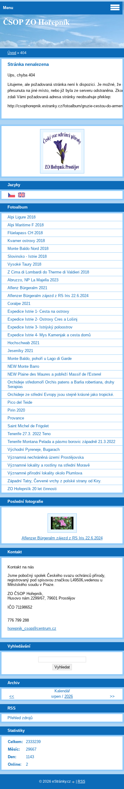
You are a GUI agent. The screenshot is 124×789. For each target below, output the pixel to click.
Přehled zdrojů (20, 718)
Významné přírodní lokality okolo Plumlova (45, 473)
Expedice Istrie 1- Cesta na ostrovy (38, 311)
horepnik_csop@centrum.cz (32, 628)
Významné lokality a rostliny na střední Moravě (49, 465)
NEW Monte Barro (23, 366)
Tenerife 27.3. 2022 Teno (29, 434)
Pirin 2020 (16, 410)
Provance (16, 418)
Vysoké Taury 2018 (24, 264)
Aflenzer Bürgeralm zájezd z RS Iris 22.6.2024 (48, 295)
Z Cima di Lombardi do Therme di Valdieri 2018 (48, 272)
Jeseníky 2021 (20, 350)
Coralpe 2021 (19, 303)
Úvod (12, 53)
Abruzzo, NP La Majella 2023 (33, 280)
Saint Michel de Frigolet (28, 426)
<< (11, 696)
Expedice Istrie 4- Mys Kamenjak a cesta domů (49, 335)
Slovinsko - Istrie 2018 (27, 256)
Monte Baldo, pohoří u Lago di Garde (40, 358)
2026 (68, 696)
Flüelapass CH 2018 (25, 233)
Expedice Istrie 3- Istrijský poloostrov (40, 327)
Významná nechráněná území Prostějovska (46, 457)
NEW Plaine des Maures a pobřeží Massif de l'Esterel (54, 374)
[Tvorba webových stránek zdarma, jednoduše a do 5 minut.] (74, 782)
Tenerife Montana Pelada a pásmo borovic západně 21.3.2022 (61, 441)
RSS (81, 781)
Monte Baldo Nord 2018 (28, 248)
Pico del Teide (20, 402)
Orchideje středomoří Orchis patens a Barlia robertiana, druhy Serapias (61, 384)
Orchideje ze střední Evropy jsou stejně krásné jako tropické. (61, 394)
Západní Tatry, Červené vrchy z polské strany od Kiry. (54, 481)
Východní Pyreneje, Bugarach (34, 449)
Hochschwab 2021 (23, 343)
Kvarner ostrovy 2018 (26, 240)
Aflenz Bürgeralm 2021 (27, 288)
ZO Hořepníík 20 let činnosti (32, 489)
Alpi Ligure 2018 (22, 217)
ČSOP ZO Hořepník (36, 21)
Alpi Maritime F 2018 (26, 225)
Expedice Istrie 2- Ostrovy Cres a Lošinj (42, 319)
